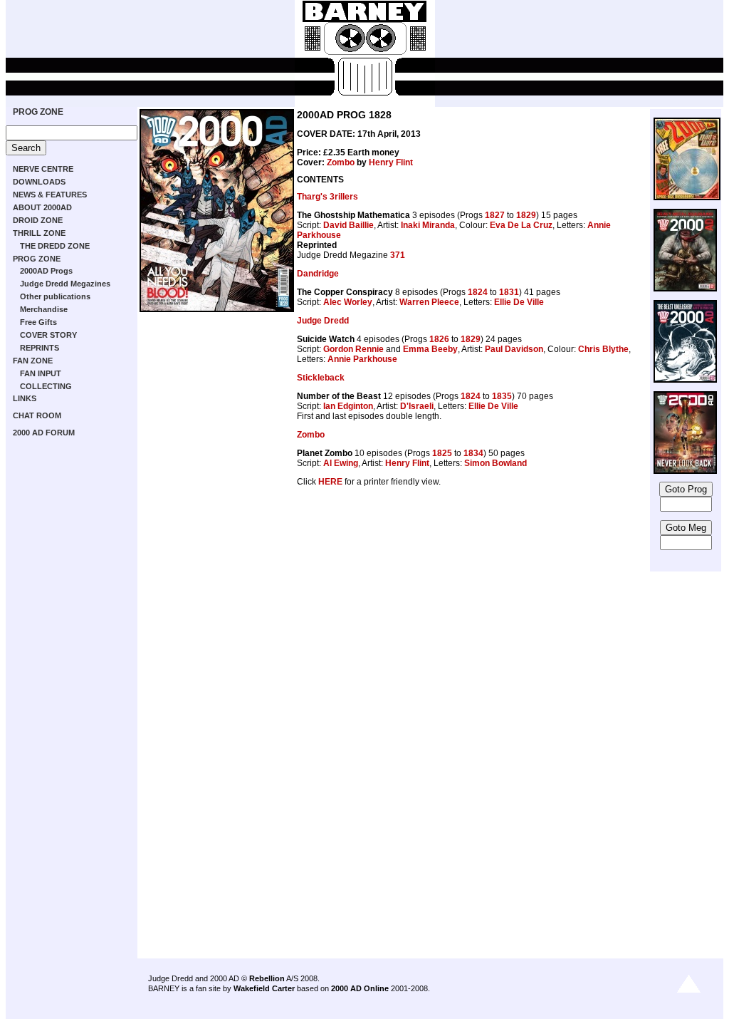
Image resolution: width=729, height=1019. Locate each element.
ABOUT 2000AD (42, 207)
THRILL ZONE (39, 233)
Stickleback (321, 378)
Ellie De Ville (519, 302)
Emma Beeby (430, 349)
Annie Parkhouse (362, 359)
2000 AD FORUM (44, 432)
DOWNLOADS (39, 181)
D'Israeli (417, 406)
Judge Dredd (323, 321)
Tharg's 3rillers (327, 197)
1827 (495, 215)
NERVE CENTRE (43, 169)
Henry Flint (391, 162)
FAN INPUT (40, 373)
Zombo (341, 162)
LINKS (24, 398)
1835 (502, 396)
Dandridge (318, 274)
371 (397, 255)
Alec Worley (347, 302)
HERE (330, 482)
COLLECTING (46, 386)
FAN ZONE (33, 360)
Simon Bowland (495, 463)
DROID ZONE (38, 220)
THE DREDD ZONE (55, 246)
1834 (473, 453)
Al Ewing (340, 463)
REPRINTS (39, 347)
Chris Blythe (603, 349)
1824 (478, 292)
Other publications (55, 296)
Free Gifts (38, 322)
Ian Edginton (348, 406)
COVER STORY (48, 335)
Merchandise (44, 309)
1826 (439, 339)
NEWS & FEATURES (50, 194)
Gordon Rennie (353, 349)
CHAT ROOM (37, 415)
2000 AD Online (360, 988)
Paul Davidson (514, 349)
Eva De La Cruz (521, 225)
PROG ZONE (38, 112)
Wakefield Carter (264, 988)
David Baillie (348, 225)
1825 (442, 453)
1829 (526, 215)
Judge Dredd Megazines (65, 283)
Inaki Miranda (428, 225)
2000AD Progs (46, 271)
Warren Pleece (429, 302)
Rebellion (267, 978)
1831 (509, 292)
